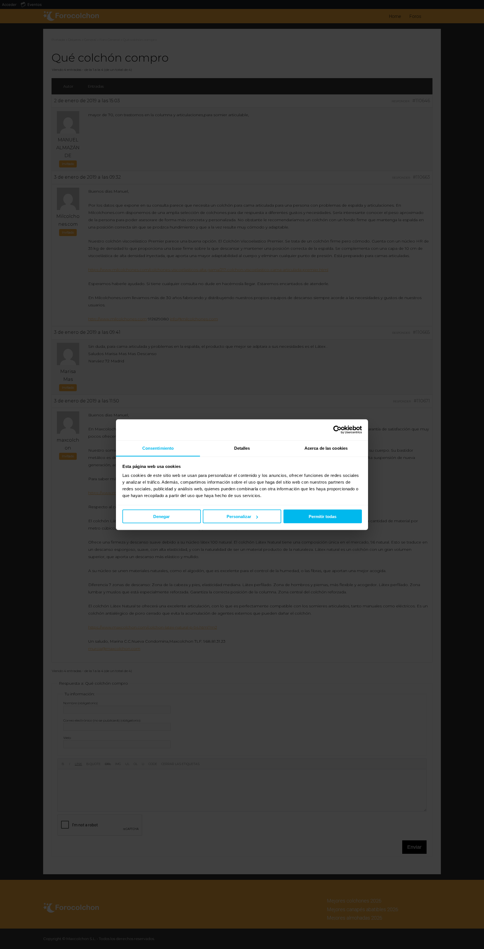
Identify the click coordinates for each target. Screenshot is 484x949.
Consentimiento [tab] (158, 448)
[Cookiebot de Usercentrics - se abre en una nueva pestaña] (337, 430)
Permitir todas (322, 516)
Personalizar (239, 516)
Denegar (161, 516)
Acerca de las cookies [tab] (326, 448)
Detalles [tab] (242, 448)
